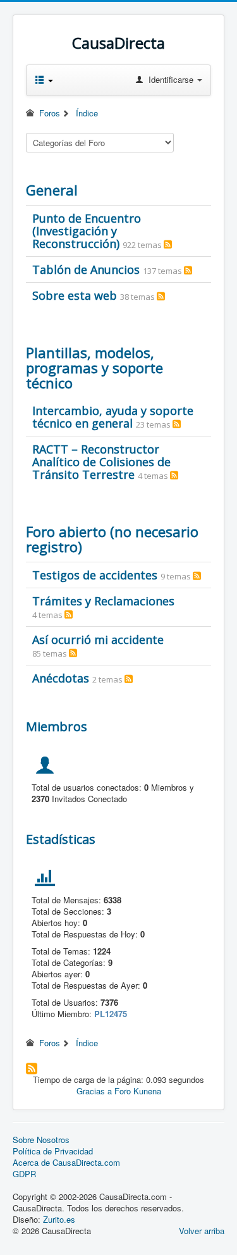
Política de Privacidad (53, 1151)
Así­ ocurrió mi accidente (98, 639)
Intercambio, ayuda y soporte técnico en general (112, 417)
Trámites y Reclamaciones (103, 601)
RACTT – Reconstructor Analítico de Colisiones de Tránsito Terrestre (101, 462)
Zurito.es (59, 1219)
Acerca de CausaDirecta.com (66, 1162)
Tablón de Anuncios (86, 269)
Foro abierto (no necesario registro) (112, 539)
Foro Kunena (137, 1091)
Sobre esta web (74, 295)
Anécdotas (60, 678)
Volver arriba (201, 1231)
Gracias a (94, 1091)
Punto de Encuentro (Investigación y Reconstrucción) (86, 231)
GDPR (24, 1174)
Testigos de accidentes (94, 575)
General (52, 189)
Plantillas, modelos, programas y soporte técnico (94, 367)
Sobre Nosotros (41, 1140)
